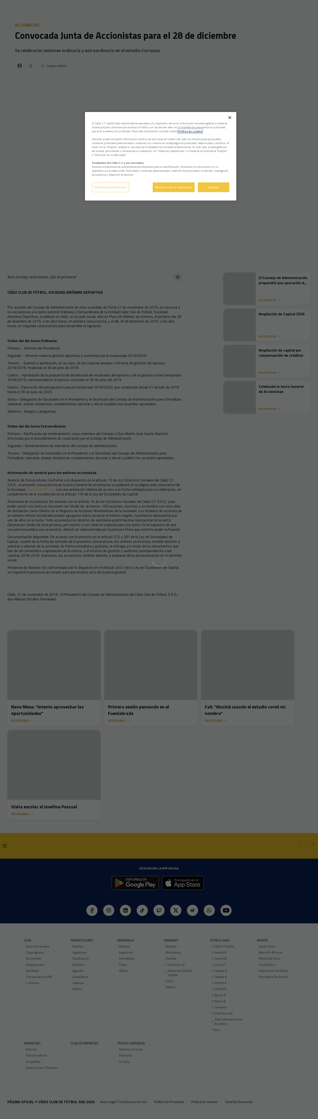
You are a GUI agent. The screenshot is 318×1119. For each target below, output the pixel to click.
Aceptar (213, 187)
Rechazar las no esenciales (173, 187)
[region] (160, 156)
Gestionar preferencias (110, 187)
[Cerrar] (230, 117)
